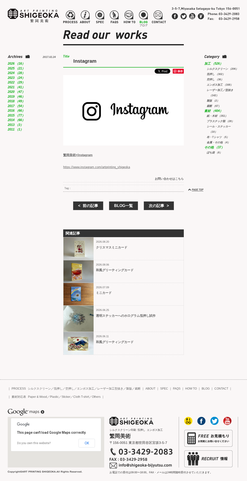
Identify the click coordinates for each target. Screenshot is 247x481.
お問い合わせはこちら (169, 178)
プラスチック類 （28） (220, 121)
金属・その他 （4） (218, 142)
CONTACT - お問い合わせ (159, 18)
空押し (69, 388)
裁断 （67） (214, 105)
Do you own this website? (34, 443)
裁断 (138, 388)
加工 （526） (213, 63)
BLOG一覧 (123, 206)
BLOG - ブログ (144, 18)
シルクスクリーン (39, 388)
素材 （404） (213, 111)
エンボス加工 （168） (220, 84)
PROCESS (19, 388)
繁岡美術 (33, 16)
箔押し (58, 388)
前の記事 (90, 206)
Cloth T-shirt (81, 397)
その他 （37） (214, 147)
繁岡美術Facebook (175, 16)
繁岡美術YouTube (192, 16)
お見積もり (208, 438)
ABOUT (150, 388)
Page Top (196, 190)
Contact (201, 16)
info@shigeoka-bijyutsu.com (141, 465)
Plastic (54, 397)
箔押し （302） (216, 74)
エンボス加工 (85, 388)
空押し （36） (215, 79)
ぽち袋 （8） (214, 152)
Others (96, 397)
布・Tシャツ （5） (218, 137)
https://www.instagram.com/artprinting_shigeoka (96, 167)
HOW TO (191, 388)
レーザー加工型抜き (110, 388)
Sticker (66, 397)
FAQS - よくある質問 (114, 18)
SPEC (164, 388)
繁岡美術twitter (183, 16)
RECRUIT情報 (208, 458)
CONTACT (221, 388)
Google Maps (26, 412)
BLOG (206, 388)
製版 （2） (213, 100)
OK (87, 443)
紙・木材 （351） (217, 115)
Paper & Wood (37, 397)
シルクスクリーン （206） (222, 68)
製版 (129, 388)
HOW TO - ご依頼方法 (129, 18)
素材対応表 (19, 397)
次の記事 (156, 206)
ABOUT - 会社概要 (85, 18)
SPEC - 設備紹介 (99, 18)
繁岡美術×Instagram (78, 155)
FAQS (176, 388)
